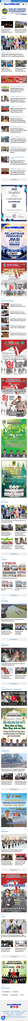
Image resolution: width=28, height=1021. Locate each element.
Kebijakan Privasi (10, 1014)
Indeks (11, 1013)
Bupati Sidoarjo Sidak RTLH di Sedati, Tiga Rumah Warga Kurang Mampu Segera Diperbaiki (18, 162)
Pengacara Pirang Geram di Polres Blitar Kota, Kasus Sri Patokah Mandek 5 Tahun (21, 31)
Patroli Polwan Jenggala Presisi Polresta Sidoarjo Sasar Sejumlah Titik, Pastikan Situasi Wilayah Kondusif (18, 141)
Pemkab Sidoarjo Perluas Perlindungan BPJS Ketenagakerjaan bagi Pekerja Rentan (6, 677)
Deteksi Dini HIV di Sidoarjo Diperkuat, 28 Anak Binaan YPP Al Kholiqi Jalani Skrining (18, 130)
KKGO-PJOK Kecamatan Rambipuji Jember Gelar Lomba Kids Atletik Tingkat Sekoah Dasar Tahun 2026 (17, 327)
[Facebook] (11, 1007)
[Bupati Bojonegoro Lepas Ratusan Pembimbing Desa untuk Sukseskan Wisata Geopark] (21, 776)
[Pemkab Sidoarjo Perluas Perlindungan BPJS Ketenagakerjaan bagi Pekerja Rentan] (7, 670)
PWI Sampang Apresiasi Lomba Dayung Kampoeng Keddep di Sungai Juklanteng (12, 620)
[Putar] (3, 704)
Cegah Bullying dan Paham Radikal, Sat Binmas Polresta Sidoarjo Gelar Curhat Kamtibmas (17, 91)
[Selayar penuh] (25, 704)
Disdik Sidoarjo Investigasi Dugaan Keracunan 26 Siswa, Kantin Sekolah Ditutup (21, 677)
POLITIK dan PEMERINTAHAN (17, 157)
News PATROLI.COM (12, 1017)
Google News (19, 1014)
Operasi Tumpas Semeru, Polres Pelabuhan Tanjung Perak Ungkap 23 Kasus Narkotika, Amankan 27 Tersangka (18, 312)
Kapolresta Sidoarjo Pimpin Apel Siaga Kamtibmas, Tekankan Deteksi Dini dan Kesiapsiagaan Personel (18, 101)
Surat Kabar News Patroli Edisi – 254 (9, 578)
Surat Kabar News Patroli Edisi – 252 (20, 589)
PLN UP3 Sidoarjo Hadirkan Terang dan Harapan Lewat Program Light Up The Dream (6, 70)
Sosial (22, 995)
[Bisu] (22, 704)
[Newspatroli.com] (12, 4)
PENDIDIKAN (13, 147)
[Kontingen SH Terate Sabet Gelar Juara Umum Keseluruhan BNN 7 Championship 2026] (7, 626)
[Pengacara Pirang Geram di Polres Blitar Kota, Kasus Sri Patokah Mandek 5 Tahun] (21, 24)
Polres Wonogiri (14, 995)
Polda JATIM (15, 991)
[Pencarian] (26, 4)
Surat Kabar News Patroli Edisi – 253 (6, 589)
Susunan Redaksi (5, 1011)
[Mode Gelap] (23, 4)
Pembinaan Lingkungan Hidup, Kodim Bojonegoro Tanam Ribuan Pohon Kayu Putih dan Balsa (7, 863)
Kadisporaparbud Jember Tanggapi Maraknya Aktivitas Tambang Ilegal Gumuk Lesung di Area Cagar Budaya (13, 770)
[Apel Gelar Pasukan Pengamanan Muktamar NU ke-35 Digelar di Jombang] (7, 527)
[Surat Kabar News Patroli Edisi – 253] (7, 583)
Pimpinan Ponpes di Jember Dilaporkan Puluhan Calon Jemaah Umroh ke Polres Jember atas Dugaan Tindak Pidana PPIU (18, 305)
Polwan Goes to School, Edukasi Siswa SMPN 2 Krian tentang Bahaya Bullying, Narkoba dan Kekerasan (18, 173)
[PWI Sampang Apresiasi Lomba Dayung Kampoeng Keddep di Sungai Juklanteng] (14, 611)
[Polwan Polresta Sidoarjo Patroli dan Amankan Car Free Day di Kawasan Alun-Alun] (14, 43)
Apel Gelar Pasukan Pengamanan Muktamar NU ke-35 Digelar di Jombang (6, 534)
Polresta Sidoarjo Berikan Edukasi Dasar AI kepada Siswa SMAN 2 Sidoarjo (18, 150)
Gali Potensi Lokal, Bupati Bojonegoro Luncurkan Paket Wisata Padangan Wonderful (6, 783)
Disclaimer (6, 1013)
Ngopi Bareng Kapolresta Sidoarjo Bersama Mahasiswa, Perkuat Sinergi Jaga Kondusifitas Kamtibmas (18, 121)
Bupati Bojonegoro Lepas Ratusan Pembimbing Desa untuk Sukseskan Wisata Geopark (21, 783)
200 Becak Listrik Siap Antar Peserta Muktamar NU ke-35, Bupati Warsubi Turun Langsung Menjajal (18, 334)
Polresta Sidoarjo (6, 991)
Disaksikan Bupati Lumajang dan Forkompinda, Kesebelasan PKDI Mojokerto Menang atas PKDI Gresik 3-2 (20, 633)
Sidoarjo (3, 52)
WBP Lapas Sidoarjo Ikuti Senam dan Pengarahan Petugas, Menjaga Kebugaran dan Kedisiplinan (18, 111)
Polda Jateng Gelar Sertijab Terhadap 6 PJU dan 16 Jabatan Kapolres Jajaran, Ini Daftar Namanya (12, 850)
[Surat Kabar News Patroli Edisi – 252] (21, 583)
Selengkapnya (14, 179)
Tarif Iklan (24, 1011)
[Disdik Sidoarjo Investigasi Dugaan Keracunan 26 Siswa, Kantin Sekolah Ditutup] (21, 670)
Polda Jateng (5, 995)
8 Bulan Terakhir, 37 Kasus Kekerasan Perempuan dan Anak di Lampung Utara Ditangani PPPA (7, 31)
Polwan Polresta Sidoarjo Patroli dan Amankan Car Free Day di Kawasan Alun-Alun (12, 56)
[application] (14, 698)
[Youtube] (17, 1007)
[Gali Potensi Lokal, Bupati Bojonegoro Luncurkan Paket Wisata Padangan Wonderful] (7, 776)
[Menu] (2, 4)
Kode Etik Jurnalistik (19, 1013)
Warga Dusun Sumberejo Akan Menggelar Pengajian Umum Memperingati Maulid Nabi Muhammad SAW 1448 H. (13, 936)
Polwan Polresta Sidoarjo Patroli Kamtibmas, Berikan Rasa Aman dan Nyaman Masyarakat (20, 70)
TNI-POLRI (8, 52)
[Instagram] (14, 1007)
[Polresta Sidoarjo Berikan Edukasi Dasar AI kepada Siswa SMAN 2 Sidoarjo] (5, 150)
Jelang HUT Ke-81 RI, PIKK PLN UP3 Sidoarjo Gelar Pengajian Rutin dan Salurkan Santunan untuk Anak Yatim (20, 950)
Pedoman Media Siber (15, 1011)
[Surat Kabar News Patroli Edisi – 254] (14, 569)
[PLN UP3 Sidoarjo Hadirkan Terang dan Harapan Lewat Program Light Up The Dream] (7, 63)
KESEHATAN (13, 127)
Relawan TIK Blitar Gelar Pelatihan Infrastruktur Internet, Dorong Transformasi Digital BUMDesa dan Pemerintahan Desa (20, 863)
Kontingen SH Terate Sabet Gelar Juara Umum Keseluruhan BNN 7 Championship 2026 (6, 633)
